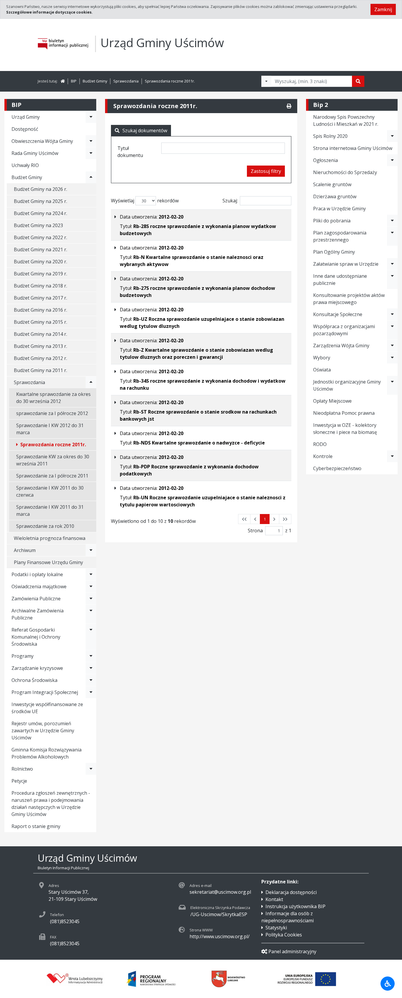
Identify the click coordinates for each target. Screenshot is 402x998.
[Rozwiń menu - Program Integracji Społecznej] (91, 692)
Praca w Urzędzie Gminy (339, 208)
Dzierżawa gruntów (334, 196)
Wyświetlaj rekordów (145, 200)
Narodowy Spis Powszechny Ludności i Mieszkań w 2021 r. (345, 120)
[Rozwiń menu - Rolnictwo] (91, 769)
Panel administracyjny (292, 951)
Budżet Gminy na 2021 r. (40, 249)
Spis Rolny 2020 (330, 136)
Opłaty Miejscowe (332, 401)
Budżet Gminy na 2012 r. (40, 358)
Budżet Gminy (95, 81)
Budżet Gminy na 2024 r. (40, 213)
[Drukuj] (289, 106)
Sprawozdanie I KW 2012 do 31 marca (50, 429)
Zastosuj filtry (266, 171)
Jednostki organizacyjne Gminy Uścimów (347, 385)
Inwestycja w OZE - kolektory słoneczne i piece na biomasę (345, 428)
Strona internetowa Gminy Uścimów (352, 148)
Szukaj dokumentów (144, 130)
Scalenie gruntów (332, 184)
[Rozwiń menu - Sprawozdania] (91, 382)
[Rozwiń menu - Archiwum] (91, 550)
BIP (74, 81)
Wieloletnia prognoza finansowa (49, 538)
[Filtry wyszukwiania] (266, 81)
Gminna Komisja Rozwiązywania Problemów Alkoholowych (46, 753)
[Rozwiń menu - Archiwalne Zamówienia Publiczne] (91, 614)
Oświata (322, 369)
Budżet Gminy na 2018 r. (40, 285)
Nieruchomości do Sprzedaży (345, 172)
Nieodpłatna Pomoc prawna (344, 413)
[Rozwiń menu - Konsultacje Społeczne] (392, 314)
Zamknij (383, 9)
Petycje (19, 781)
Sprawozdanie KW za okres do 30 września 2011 (52, 460)
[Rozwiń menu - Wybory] (392, 357)
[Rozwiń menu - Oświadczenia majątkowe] (91, 586)
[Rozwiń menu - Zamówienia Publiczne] (91, 598)
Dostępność (24, 129)
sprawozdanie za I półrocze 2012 (52, 413)
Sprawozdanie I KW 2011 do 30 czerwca (50, 491)
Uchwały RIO (25, 165)
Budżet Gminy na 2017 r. (40, 298)
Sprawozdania (126, 81)
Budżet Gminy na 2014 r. (40, 334)
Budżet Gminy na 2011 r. (40, 370)
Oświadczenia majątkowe (39, 586)
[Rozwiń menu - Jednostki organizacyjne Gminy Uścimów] (392, 385)
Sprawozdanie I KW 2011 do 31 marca (50, 510)
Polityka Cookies (283, 934)
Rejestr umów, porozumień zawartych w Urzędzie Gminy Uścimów (42, 730)
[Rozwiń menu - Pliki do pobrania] (392, 221)
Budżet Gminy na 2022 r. (40, 237)
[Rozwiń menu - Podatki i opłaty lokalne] (91, 574)
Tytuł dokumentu (130, 151)
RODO (320, 444)
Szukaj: (230, 200)
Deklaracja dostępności (291, 892)
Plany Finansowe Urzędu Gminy (48, 562)
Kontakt (274, 899)
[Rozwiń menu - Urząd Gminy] (91, 117)
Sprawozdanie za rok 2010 (45, 526)
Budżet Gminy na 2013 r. (40, 346)
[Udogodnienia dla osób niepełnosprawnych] (388, 983)
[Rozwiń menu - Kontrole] (392, 456)
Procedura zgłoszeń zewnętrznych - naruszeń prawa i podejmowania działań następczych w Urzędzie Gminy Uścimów (50, 803)
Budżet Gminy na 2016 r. (40, 310)
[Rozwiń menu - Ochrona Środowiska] (91, 680)
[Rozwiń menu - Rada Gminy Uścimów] (91, 153)
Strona (255, 530)
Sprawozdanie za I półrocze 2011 (52, 475)
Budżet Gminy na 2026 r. (40, 189)
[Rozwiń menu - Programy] (91, 656)
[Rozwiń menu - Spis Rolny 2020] (392, 136)
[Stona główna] (63, 81)
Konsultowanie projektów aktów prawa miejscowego (349, 298)
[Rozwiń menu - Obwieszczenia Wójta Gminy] (91, 141)
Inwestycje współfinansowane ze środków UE (47, 708)
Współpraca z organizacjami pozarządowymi (344, 330)
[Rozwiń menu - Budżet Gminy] (91, 177)
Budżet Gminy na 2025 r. (40, 201)
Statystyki (276, 927)
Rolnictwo (22, 769)
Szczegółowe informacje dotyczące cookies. (49, 12)
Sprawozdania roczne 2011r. (170, 81)
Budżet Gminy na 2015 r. (40, 322)
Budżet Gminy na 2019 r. (40, 273)
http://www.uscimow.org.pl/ (220, 936)
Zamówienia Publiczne (36, 598)
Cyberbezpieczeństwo (337, 468)
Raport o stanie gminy (35, 826)
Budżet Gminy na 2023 (38, 225)
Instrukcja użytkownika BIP (295, 906)
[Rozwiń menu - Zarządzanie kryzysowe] (91, 668)
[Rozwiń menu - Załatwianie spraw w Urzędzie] (392, 264)
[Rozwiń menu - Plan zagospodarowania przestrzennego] (392, 236)
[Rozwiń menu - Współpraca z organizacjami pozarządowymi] (392, 329)
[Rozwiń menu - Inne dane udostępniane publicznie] (392, 279)
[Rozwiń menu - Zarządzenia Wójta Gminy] (392, 345)
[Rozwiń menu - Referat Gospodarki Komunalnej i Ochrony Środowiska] (91, 637)
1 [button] (265, 519)
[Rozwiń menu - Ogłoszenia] (392, 160)
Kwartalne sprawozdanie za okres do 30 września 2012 (53, 397)
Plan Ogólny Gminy (334, 252)
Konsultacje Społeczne (337, 314)
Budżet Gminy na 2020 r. (40, 261)
